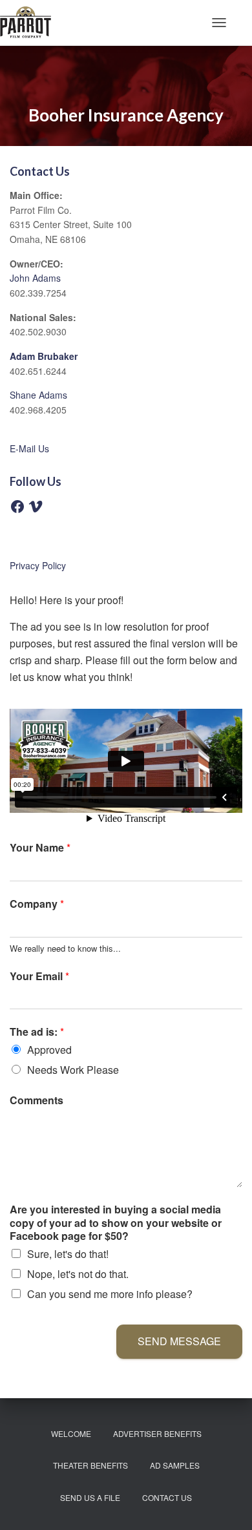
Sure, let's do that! (68, 1253)
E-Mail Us (29, 448)
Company (37, 904)
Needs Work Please (73, 1069)
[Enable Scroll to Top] (226, 1504)
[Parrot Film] (30, 22)
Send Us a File (90, 1497)
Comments (36, 1100)
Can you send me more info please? (110, 1293)
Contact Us (167, 1497)
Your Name (40, 848)
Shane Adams (38, 394)
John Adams (35, 277)
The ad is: (37, 1032)
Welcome (71, 1433)
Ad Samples (175, 1465)
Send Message (179, 1341)
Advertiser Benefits (157, 1433)
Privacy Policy (38, 565)
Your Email (39, 976)
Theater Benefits (90, 1465)
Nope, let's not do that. (78, 1273)
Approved (49, 1049)
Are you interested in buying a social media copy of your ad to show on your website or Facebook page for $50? (116, 1223)
